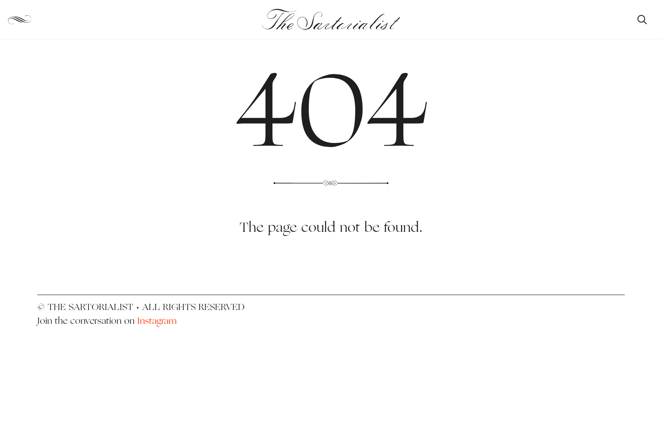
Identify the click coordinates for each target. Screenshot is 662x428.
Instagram (157, 320)
